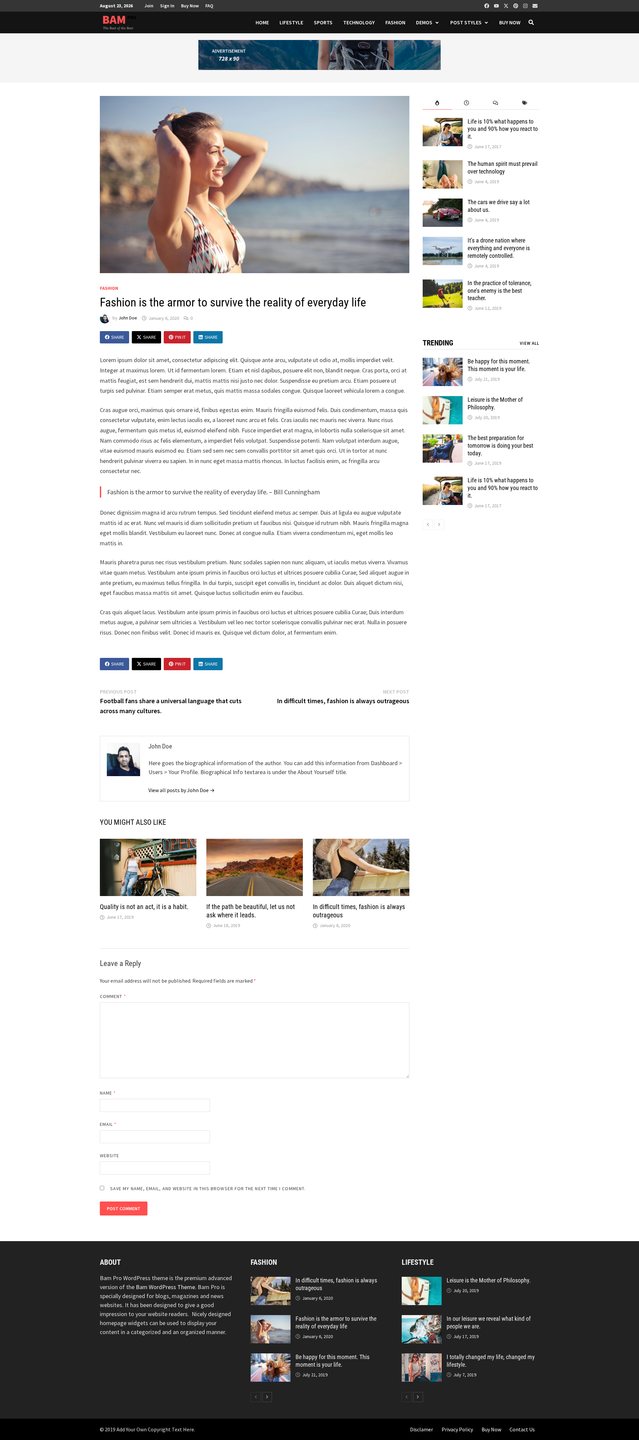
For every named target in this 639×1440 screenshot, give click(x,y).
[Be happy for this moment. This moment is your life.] (443, 362)
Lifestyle (291, 22)
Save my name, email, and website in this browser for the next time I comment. (208, 1189)
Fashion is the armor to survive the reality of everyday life (336, 1322)
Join (148, 6)
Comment (113, 996)
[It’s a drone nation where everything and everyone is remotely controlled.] (443, 241)
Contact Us (522, 1429)
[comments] (495, 103)
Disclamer (421, 1429)
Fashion (395, 22)
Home (262, 22)
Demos (424, 22)
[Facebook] (487, 4)
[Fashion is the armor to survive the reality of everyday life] (271, 1319)
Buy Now (190, 6)
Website (109, 1156)
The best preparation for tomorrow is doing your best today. (500, 445)
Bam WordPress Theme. (166, 1287)
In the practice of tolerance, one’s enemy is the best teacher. (500, 290)
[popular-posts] (437, 103)
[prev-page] (428, 525)
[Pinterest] (516, 4)
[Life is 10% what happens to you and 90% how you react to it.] (443, 122)
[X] (507, 4)
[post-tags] (524, 103)
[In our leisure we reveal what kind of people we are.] (422, 1319)
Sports (323, 22)
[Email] (535, 4)
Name (108, 1093)
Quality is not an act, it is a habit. (144, 907)
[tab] (437, 103)
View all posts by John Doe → (181, 790)
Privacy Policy (457, 1429)
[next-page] (439, 525)
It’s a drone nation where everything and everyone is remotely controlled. (499, 248)
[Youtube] (497, 4)
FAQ (209, 6)
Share (117, 337)
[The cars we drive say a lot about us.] (443, 203)
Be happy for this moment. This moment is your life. (499, 365)
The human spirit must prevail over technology (502, 167)
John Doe (127, 318)
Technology (359, 22)
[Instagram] (526, 4)
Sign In (167, 6)
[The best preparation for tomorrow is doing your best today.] (443, 439)
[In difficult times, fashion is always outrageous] (271, 1281)
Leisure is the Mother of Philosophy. (489, 1280)
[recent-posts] (466, 103)
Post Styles (466, 22)
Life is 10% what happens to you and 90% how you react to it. (503, 129)
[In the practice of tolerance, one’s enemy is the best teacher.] (443, 284)
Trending (438, 343)
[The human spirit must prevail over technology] (443, 165)
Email (108, 1124)
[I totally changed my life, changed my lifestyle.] (422, 1358)
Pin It (180, 337)
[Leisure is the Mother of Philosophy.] (443, 400)
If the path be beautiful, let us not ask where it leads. (250, 911)
